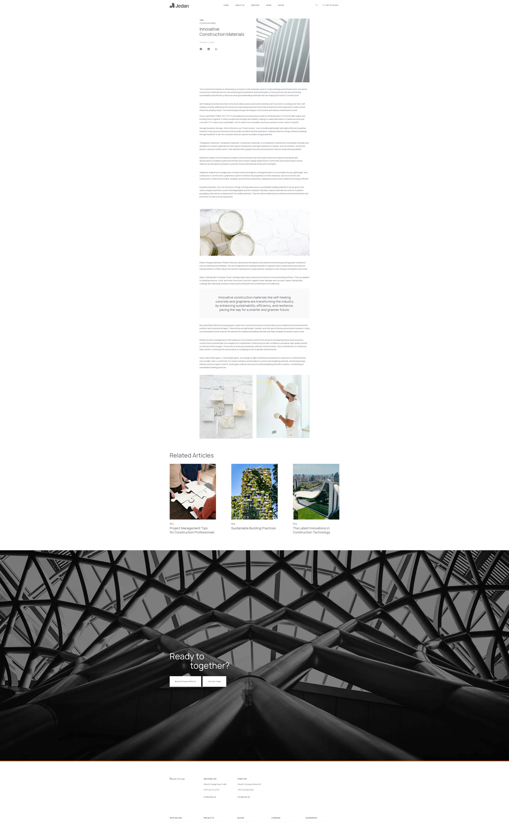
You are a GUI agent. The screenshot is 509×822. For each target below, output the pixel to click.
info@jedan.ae (210, 797)
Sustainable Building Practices (253, 528)
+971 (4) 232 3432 (246, 789)
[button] (201, 49)
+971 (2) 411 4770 (212, 789)
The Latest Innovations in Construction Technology (311, 530)
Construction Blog (207, 23)
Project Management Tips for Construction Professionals (192, 530)
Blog (172, 523)
